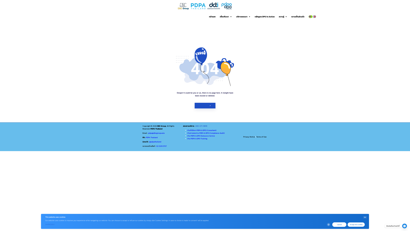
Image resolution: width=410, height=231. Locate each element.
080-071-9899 (201, 126)
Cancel (339, 225)
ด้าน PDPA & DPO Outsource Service (201, 136)
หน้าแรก (212, 16)
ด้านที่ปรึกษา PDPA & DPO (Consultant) (201, 130)
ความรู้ (281, 16)
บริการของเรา (241, 16)
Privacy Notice (249, 136)
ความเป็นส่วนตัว (297, 16)
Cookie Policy (50, 224)
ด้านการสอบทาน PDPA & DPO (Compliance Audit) (206, 133)
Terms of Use (261, 136)
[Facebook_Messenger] (404, 226)
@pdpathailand (155, 141)
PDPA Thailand (152, 137)
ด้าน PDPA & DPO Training (197, 138)
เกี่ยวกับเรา (224, 16)
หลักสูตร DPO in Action (265, 16)
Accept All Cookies (356, 225)
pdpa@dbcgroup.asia (156, 133)
